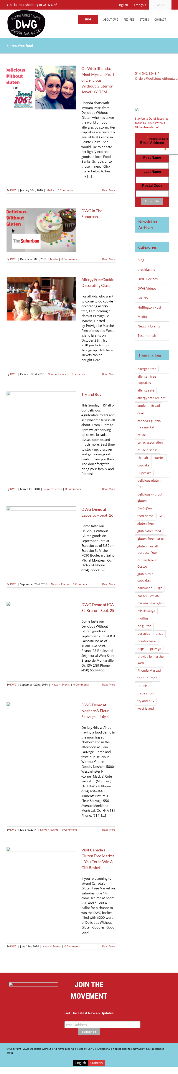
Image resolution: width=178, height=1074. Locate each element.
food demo (145, 516)
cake (140, 413)
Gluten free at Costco (147, 563)
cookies (159, 458)
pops (141, 649)
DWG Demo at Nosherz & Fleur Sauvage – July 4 (95, 710)
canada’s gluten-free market (149, 424)
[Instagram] (155, 1006)
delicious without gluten (149, 497)
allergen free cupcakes (146, 380)
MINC (90, 1049)
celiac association (150, 442)
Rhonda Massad (149, 670)
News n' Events (57, 374)
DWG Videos (147, 288)
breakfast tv (146, 269)
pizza (159, 634)
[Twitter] (142, 93)
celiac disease (147, 450)
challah (142, 458)
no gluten (144, 626)
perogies (143, 634)
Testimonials (147, 335)
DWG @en (144, 508)
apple (141, 406)
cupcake (143, 465)
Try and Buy (91, 394)
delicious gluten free (149, 484)
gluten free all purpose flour (147, 549)
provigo (155, 649)
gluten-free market (151, 539)
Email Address (153, 144)
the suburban (147, 678)
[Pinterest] (149, 93)
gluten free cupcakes (145, 577)
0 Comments (65, 190)
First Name (152, 157)
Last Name (152, 171)
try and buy (145, 701)
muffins (142, 618)
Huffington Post (149, 307)
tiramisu (143, 686)
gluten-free (145, 523)
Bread (155, 406)
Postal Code (152, 185)
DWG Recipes (148, 279)
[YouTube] (144, 1006)
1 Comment (80, 584)
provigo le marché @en (150, 660)
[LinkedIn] (155, 93)
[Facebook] (136, 93)
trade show (145, 693)
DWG (13, 190)
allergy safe (145, 390)
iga (160, 588)
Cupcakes (144, 473)
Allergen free (146, 369)
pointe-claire (146, 641)
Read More (108, 190)
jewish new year (149, 596)
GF (160, 516)
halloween (144, 588)
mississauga (146, 611)
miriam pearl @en (150, 603)
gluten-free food (149, 531)
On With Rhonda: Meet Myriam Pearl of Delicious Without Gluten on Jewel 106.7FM (97, 80)
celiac (141, 435)
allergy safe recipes (151, 398)
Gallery (143, 298)
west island (145, 708)
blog (141, 260)
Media (50, 190)
